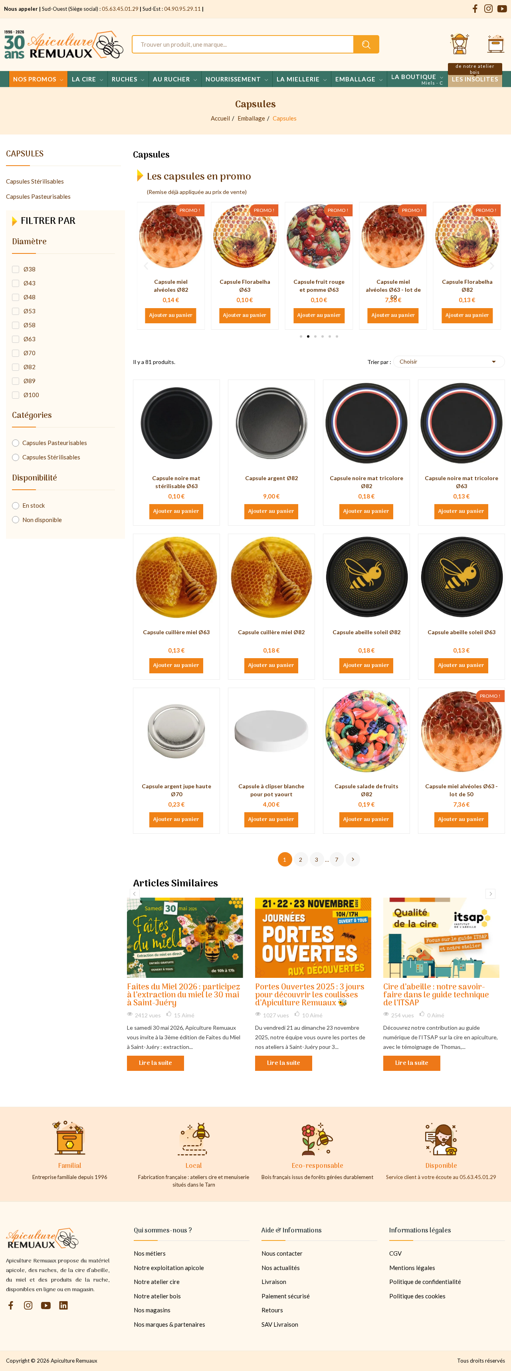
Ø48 (30, 297)
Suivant (353, 859)
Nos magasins (152, 1310)
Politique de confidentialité (425, 1281)
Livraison (273, 1281)
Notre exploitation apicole (169, 1267)
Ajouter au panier (170, 315)
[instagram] (488, 9)
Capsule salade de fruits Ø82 (366, 790)
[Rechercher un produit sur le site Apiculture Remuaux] (366, 44)
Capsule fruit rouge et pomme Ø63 (244, 285)
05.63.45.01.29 (120, 9)
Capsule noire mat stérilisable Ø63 (176, 482)
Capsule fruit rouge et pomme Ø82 (467, 285)
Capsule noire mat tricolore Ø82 (366, 482)
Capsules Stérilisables (35, 181)
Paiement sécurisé (285, 1296)
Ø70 (30, 352)
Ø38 (30, 269)
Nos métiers (150, 1253)
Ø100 (31, 394)
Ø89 (30, 380)
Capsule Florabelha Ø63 (170, 285)
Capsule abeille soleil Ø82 (366, 632)
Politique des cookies (417, 1296)
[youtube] (502, 9)
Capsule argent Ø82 (271, 478)
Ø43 (30, 283)
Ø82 (30, 366)
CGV (395, 1253)
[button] (301, 336)
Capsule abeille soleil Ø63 (461, 632)
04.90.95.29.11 (182, 9)
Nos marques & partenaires (169, 1324)
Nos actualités (280, 1267)
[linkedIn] (63, 1306)
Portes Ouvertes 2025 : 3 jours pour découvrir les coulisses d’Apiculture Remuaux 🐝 (309, 995)
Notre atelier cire (157, 1281)
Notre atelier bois (157, 1296)
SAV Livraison (279, 1324)
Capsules (25, 155)
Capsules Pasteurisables (38, 196)
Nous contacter (282, 1253)
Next (490, 894)
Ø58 (30, 324)
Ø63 (30, 338)
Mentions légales (412, 1267)
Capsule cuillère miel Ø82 (271, 632)
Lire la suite (155, 1063)
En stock (33, 505)
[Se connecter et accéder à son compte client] (460, 44)
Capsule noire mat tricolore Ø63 (461, 482)
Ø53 (30, 311)
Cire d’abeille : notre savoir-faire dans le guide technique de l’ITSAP (436, 995)
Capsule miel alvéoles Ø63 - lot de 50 (319, 289)
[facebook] (475, 9)
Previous (135, 894)
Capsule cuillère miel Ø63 (176, 632)
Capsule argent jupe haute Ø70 (176, 790)
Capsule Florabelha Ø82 (393, 285)
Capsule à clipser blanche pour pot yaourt (271, 790)
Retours (272, 1310)
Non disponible (42, 519)
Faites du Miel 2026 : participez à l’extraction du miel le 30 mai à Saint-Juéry (183, 995)
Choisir (449, 361)
